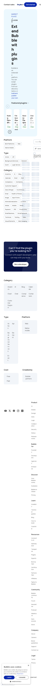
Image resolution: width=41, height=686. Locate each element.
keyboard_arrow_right (12, 19)
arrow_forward (10, 132)
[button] (16, 681)
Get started (30, 5)
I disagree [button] (22, 677)
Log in (19, 5)
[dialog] (16, 673)
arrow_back (8, 106)
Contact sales (9, 5)
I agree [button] (9, 677)
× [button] (28, 665)
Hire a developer (20, 264)
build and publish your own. (14, 95)
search (40, 142)
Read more (20, 674)
